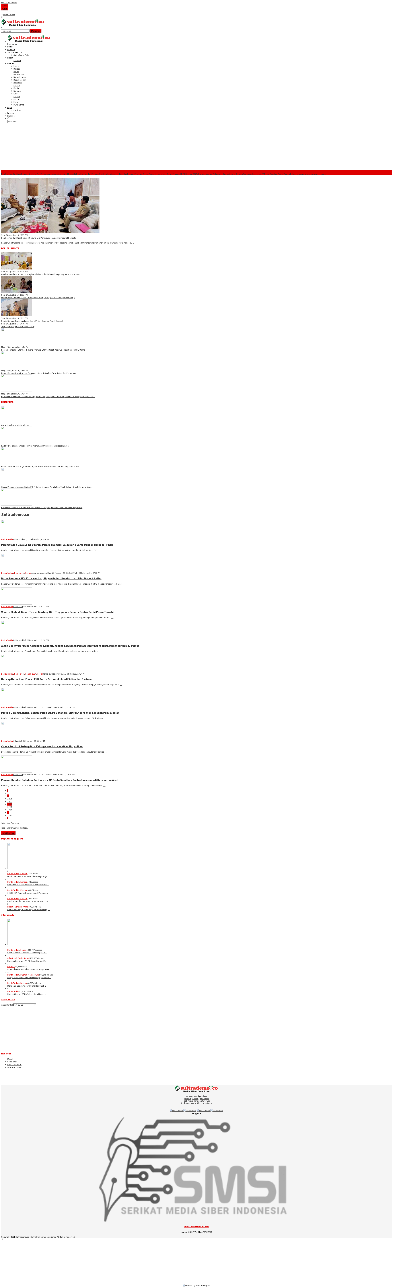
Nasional (11, 966)
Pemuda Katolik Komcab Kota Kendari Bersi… (28, 884)
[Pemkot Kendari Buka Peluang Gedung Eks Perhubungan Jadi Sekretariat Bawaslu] (50, 232)
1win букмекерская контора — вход (309, 174)
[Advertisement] (196, 146)
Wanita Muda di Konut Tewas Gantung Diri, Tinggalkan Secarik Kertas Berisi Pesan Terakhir (58, 612)
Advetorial (12, 958)
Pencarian (35, 31)
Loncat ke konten (9, 2)
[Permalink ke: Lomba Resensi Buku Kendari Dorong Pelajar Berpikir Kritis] (30, 868)
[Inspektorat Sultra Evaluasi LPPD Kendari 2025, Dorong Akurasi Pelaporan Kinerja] (16, 292)
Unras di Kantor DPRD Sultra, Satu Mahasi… (27, 994)
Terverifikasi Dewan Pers (196, 1226)
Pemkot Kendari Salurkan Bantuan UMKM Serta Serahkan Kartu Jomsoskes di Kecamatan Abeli (59, 780)
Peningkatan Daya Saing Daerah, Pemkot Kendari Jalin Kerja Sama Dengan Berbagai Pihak (57, 544)
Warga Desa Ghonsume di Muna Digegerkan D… (29, 977)
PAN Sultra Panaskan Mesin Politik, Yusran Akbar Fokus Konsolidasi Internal (35, 445)
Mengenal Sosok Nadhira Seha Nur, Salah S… (27, 985)
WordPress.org (14, 1067)
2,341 (9, 815)
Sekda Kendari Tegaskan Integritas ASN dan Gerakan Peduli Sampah (260, 174)
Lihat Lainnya (8, 833)
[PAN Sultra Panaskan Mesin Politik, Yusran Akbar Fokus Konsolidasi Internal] (16, 443)
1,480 (9, 809)
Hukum (10, 906)
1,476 (9, 798)
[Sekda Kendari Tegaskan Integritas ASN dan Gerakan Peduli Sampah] (16, 315)
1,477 (9, 801)
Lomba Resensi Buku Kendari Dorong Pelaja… (28, 876)
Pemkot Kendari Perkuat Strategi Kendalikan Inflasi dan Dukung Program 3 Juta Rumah (115, 174)
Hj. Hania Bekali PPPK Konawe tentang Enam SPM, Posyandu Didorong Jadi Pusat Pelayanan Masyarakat (48, 396)
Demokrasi (19, 573)
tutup (4, 5)
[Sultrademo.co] (22, 25)
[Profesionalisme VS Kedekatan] (16, 422)
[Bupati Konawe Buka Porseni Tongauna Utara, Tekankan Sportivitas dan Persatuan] (16, 367)
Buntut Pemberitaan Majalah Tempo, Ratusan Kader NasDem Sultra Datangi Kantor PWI (40, 466)
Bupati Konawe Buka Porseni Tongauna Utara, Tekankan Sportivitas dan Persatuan (38, 373)
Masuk (10, 1059)
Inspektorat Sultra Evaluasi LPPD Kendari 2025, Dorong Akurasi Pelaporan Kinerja (192, 174)
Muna (37, 974)
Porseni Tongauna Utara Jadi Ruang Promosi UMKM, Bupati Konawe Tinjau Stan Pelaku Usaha (43, 349)
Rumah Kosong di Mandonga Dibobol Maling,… (28, 909)
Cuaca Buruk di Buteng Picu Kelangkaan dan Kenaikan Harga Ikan (42, 746)
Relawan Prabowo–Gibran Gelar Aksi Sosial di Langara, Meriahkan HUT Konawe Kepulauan (41, 507)
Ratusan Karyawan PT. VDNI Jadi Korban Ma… (27, 961)
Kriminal (26, 906)
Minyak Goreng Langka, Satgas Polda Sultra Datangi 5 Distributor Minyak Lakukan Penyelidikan (60, 712)
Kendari (23, 873)
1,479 (9, 807)
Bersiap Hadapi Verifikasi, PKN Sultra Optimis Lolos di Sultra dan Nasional (46, 679)
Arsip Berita (6, 1004)
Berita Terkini (7, 539)
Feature (24, 949)
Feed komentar (14, 1064)
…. (132, 242)
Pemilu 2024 (30, 673)
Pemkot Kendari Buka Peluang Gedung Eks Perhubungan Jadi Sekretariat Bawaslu (38, 174)
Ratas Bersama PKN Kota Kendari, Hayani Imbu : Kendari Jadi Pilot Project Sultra (51, 578)
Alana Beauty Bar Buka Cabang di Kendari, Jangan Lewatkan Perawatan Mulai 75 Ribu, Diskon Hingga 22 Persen (70, 645)
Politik (28, 573)
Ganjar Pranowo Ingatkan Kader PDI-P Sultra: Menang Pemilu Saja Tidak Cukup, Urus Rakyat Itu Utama (47, 487)
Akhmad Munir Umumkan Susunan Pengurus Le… (29, 969)
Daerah (23, 974)
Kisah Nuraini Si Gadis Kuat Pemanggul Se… (27, 952)
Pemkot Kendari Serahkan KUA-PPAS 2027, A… (28, 901)
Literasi (23, 983)
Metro (30, 974)
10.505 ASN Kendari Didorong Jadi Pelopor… (27, 893)
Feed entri (12, 1061)
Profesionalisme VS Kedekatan (15, 425)
